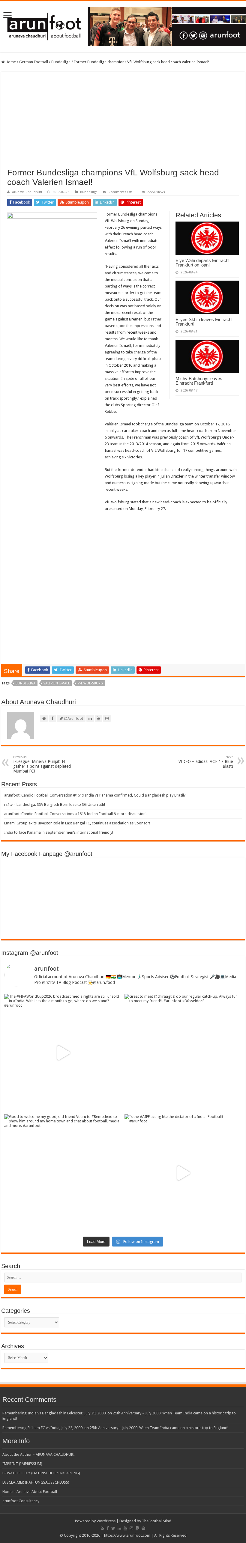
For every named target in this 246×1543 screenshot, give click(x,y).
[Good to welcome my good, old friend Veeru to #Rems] (63, 1173)
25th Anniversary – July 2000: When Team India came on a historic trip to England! (159, 1427)
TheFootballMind (156, 1521)
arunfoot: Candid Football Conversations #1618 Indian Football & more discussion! (75, 814)
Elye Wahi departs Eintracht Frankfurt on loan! (203, 262)
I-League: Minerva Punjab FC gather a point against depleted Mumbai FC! (42, 764)
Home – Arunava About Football (29, 1491)
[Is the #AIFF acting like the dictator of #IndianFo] (183, 1173)
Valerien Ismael (57, 683)
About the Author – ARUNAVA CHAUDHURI (38, 1454)
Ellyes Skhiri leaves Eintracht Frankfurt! (204, 321)
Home (10, 62)
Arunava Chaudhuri (27, 192)
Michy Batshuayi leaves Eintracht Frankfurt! (199, 381)
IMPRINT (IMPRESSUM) (22, 1463)
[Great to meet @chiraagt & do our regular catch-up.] (183, 1052)
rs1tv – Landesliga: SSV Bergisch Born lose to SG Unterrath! (54, 804)
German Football (33, 62)
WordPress (106, 1521)
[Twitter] (113, 1528)
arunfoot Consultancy (20, 1501)
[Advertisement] (123, 123)
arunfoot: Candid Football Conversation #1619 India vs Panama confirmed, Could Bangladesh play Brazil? (95, 795)
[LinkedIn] (119, 1528)
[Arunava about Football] (123, 25)
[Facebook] (108, 1528)
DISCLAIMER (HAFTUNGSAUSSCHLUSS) (35, 1482)
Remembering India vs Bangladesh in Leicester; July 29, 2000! (54, 1413)
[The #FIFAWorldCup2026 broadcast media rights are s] (63, 1052)
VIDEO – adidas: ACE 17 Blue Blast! (205, 762)
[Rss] (102, 1528)
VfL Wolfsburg (90, 683)
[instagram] (131, 1528)
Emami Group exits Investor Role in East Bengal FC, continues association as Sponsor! (77, 823)
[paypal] (137, 1528)
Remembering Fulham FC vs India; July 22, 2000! (42, 1427)
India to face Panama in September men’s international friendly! (58, 832)
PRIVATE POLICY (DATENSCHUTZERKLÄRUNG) (41, 1473)
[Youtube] (125, 1528)
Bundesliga (60, 62)
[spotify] (143, 1528)
